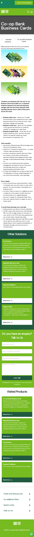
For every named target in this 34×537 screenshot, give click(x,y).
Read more (7, 257)
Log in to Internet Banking (24, 3)
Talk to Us (8, 511)
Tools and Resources (13, 494)
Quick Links (8, 505)
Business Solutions (8, 41)
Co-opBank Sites (11, 499)
